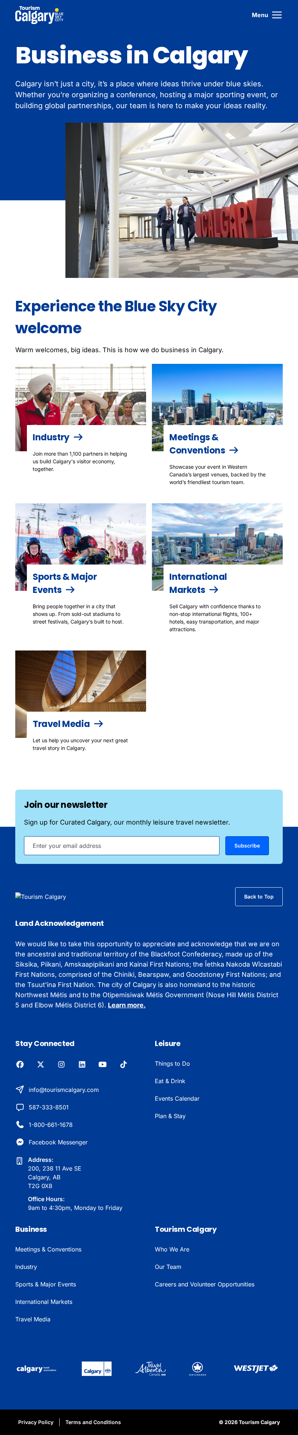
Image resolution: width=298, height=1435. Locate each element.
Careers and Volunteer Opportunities (204, 1284)
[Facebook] (19, 1065)
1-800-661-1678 (51, 1124)
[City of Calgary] (97, 1368)
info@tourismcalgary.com (64, 1089)
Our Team (168, 1266)
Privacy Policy (35, 1422)
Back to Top (259, 896)
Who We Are (172, 1249)
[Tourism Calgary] (39, 15)
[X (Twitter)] (40, 1065)
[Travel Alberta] (150, 1368)
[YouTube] (102, 1065)
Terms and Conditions (93, 1422)
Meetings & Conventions (48, 1249)
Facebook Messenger (58, 1142)
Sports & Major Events (45, 1284)
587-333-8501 (49, 1107)
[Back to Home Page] (52, 896)
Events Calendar (177, 1098)
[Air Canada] (197, 1368)
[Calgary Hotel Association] (37, 1368)
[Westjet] (256, 1368)
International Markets (43, 1301)
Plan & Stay (170, 1116)
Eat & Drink (170, 1081)
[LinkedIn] (81, 1065)
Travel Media (33, 1319)
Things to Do (172, 1063)
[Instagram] (61, 1065)
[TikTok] (123, 1065)
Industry (26, 1266)
